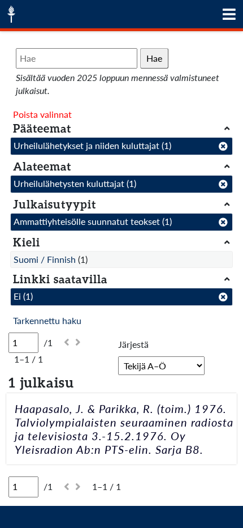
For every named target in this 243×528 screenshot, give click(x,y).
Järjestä (133, 344)
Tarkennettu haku (47, 320)
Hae (154, 58)
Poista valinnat (42, 114)
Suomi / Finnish (45, 259)
